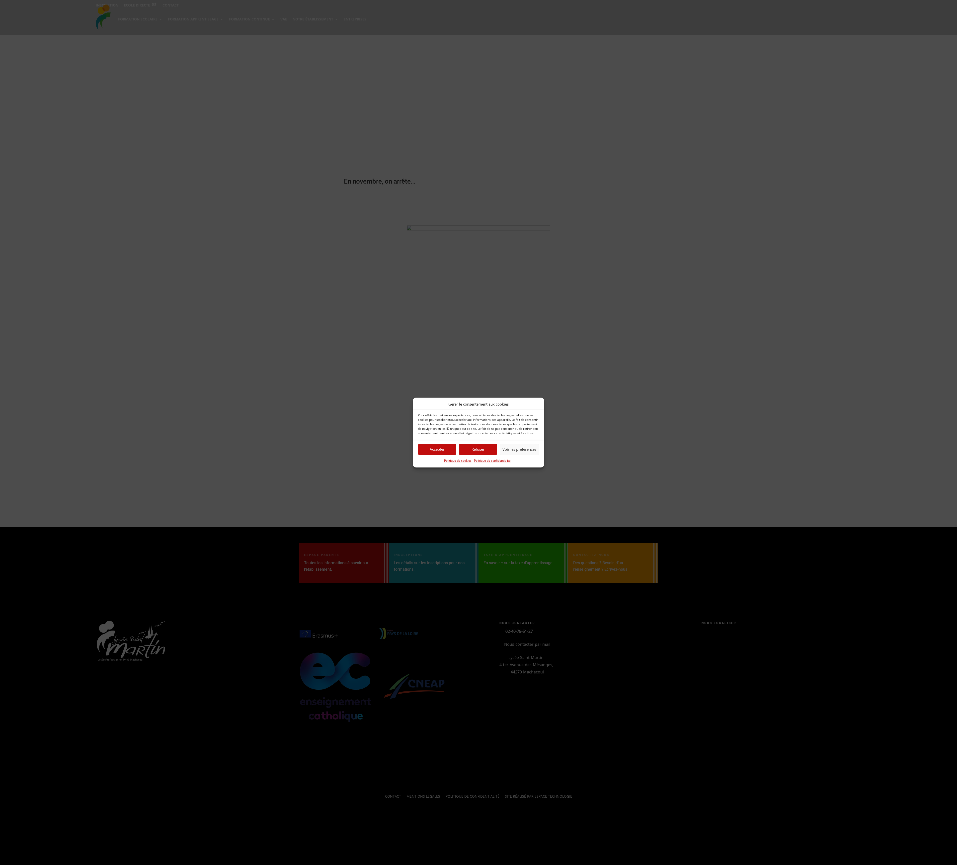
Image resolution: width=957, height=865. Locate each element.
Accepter (437, 449)
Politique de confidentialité (492, 460)
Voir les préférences (519, 449)
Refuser (478, 449)
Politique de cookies (458, 460)
